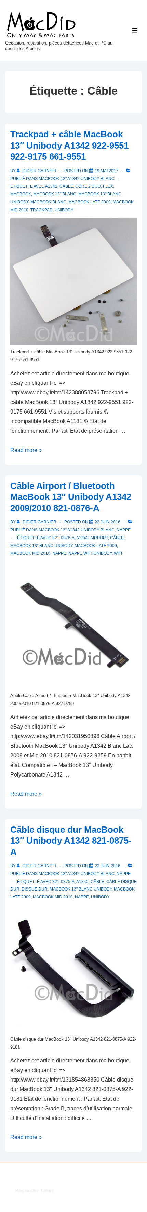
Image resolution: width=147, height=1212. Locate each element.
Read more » (26, 450)
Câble (66, 186)
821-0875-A (63, 881)
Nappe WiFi (80, 553)
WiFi (118, 553)
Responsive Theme (34, 1190)
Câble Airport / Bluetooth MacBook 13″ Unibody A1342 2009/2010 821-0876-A (70, 497)
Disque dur (35, 889)
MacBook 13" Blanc (54, 194)
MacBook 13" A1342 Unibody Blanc (77, 178)
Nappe (124, 530)
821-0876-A (63, 537)
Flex (108, 186)
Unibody (64, 209)
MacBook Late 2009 (89, 202)
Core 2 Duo (88, 186)
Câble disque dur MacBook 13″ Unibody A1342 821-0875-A (71, 840)
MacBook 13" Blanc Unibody (41, 545)
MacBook (20, 194)
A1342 (51, 186)
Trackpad (41, 209)
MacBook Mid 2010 (30, 553)
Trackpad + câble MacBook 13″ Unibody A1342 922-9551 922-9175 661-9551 (69, 145)
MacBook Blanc (48, 202)
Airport (99, 537)
